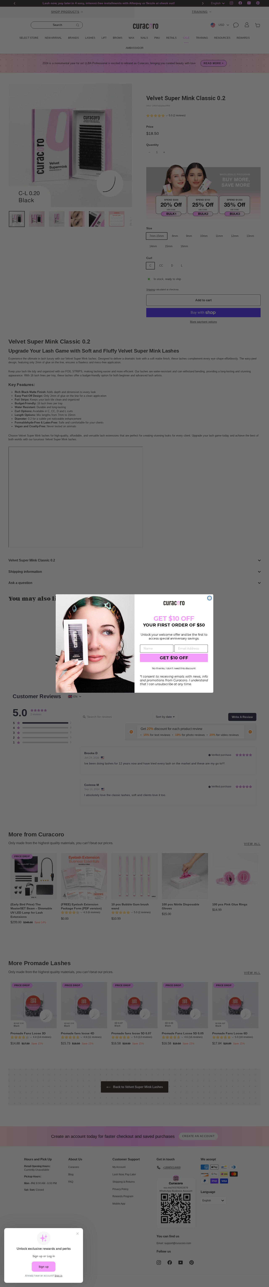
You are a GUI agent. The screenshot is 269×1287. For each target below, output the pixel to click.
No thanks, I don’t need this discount (174, 668)
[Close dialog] (209, 598)
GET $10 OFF (174, 657)
